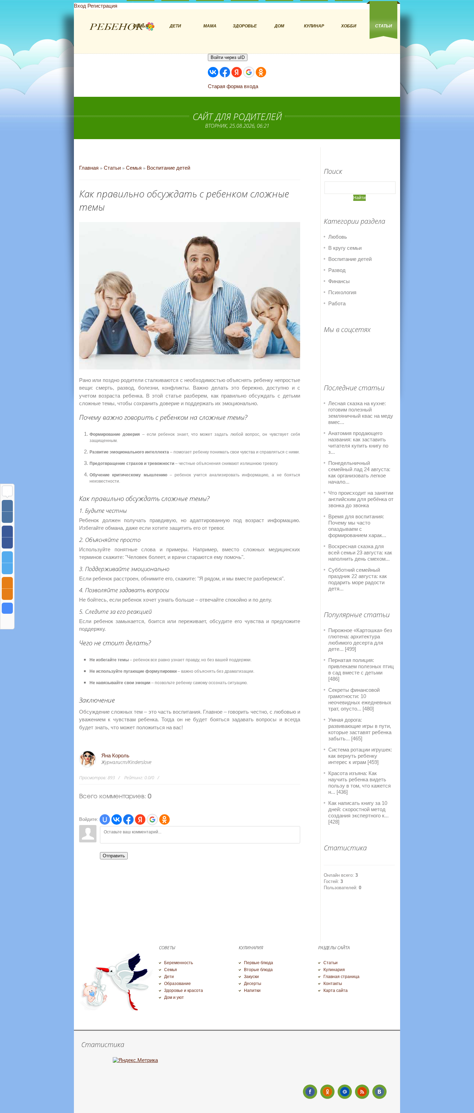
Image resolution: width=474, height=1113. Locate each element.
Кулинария (334, 969)
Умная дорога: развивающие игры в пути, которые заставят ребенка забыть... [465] (359, 729)
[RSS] (362, 1092)
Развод (337, 270)
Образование (177, 983)
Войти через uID (228, 57)
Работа (337, 303)
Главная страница (341, 976)
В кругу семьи (345, 248)
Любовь (337, 237)
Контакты (332, 983)
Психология (342, 292)
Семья (134, 168)
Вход (80, 6)
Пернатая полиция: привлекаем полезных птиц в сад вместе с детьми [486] (361, 669)
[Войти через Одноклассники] (261, 72)
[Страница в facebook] (310, 1092)
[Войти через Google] (248, 72)
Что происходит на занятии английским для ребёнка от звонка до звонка (360, 499)
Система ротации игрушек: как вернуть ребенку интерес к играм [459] (360, 756)
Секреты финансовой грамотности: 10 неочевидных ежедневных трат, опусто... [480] (359, 699)
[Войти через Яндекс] (236, 72)
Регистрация (102, 6)
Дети (169, 976)
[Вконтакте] (379, 1092)
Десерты (252, 983)
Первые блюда (258, 962)
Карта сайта (335, 990)
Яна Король (115, 755)
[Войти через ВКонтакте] (213, 72)
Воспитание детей (168, 168)
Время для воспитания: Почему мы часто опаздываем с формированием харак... (357, 525)
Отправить (114, 855)
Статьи (112, 168)
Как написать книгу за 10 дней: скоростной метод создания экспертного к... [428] (358, 812)
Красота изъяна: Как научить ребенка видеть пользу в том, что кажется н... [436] (359, 782)
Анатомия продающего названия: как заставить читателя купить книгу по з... (358, 442)
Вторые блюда (258, 969)
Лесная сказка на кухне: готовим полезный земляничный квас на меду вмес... (360, 412)
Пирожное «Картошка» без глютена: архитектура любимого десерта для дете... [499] (360, 639)
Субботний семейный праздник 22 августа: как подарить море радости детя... (357, 579)
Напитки (252, 990)
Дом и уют (174, 997)
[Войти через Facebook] (225, 72)
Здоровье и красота (183, 990)
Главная (89, 168)
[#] (327, 1092)
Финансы (339, 281)
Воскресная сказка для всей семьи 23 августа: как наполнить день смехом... (360, 552)
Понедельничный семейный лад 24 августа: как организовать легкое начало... (359, 472)
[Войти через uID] (105, 819)
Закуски (251, 976)
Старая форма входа (233, 86)
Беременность (178, 962)
